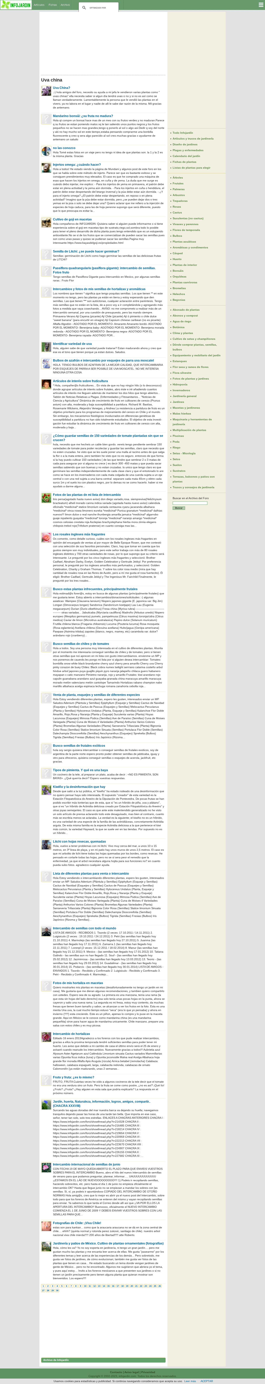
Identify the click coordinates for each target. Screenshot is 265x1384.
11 (90, 1286)
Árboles (178, 177)
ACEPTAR (207, 1381)
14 (104, 1286)
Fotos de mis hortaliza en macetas (78, 983)
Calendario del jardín (186, 156)
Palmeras (179, 189)
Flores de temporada (186, 230)
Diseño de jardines (185, 144)
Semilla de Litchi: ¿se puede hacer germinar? (86, 251)
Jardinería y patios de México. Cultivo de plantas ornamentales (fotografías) (108, 1243)
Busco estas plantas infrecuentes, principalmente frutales (95, 589)
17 (118, 1286)
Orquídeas (179, 276)
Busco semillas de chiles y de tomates (81, 643)
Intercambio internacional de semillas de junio (86, 1164)
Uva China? (61, 87)
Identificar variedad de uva (72, 343)
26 (159, 1286)
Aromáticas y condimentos (190, 247)
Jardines (178, 401)
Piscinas (178, 435)
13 (99, 1286)
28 (48, 1290)
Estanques (180, 361)
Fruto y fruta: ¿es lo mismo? (73, 1077)
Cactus (177, 212)
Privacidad (148, 1372)
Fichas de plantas (184, 161)
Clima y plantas (183, 333)
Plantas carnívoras (185, 282)
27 (43, 1290)
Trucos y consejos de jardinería (193, 487)
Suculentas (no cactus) (188, 218)
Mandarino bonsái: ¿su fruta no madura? (83, 116)
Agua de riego (182, 321)
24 (150, 1286)
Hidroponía (180, 384)
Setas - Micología (184, 453)
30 (57, 1290)
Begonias (179, 299)
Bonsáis (178, 270)
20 (132, 1286)
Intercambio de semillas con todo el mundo (84, 928)
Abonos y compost (185, 315)
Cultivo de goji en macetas (72, 219)
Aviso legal (131, 1372)
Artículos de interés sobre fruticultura (80, 381)
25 (155, 1286)
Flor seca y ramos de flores (191, 367)
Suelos (177, 465)
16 (113, 1286)
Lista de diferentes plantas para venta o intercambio (91, 873)
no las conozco (64, 148)
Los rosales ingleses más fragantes (79, 534)
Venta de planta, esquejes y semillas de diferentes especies (96, 694)
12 (94, 1286)
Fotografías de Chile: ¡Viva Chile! (77, 1223)
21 (136, 1286)
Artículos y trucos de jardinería (193, 138)
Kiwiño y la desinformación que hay (79, 786)
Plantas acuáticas (184, 241)
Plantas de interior (185, 264)
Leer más (190, 1381)
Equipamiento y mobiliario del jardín (197, 355)
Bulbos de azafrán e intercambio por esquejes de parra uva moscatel (103, 360)
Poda (176, 441)
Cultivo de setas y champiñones (194, 338)
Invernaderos (181, 390)
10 (85, 1286)
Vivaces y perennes (185, 224)
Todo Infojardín (183, 132)
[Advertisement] (103, 42)
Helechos (179, 294)
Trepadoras (180, 200)
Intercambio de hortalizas (71, 1033)
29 (52, 1290)
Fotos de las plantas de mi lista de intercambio (87, 494)
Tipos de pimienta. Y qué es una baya (80, 770)
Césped (178, 253)
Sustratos (179, 470)
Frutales (178, 183)
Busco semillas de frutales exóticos (79, 745)
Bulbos (177, 235)
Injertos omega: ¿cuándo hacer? (77, 164)
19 (127, 1286)
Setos (176, 459)
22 (141, 1286)
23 (146, 1286)
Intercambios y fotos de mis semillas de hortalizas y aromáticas (99, 289)
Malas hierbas (182, 413)
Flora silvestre (182, 372)
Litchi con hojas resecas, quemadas (79, 841)
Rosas (177, 206)
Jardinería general (185, 396)
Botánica (178, 327)
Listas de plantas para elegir (191, 167)
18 (122, 1286)
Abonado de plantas (186, 309)
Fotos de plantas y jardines (191, 378)
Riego (176, 447)
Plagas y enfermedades (188, 150)
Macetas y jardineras (186, 407)
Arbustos (179, 195)
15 (108, 1286)
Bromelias (179, 288)
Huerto (177, 259)
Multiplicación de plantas (189, 430)
